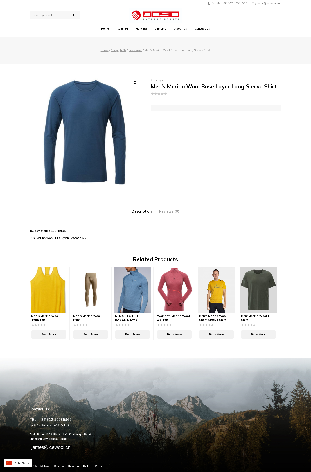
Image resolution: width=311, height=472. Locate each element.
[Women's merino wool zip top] (174, 290)
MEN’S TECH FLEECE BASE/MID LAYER (129, 317)
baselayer (158, 80)
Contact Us (202, 28)
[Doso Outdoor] (155, 15)
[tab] (142, 211)
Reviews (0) (169, 211)
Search (75, 15)
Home (105, 28)
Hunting (141, 28)
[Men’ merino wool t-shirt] (258, 290)
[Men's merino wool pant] (90, 290)
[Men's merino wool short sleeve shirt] (216, 290)
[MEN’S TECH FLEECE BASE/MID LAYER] (132, 290)
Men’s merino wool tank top (45, 317)
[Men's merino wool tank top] (48, 290)
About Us (180, 28)
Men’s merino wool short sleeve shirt (212, 317)
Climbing (160, 28)
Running (122, 28)
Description (142, 211)
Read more (48, 334)
